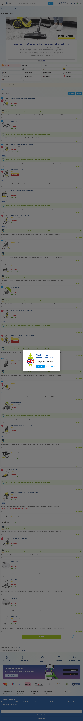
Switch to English (40, 366)
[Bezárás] (59, 351)
